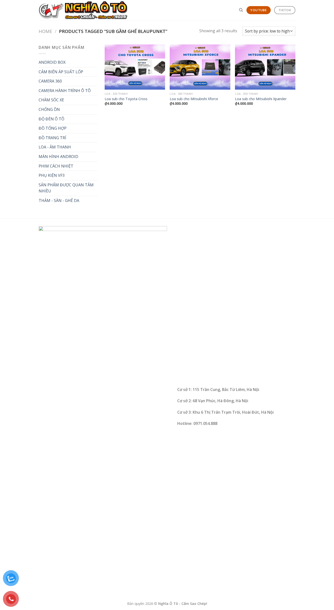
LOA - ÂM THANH (55, 147)
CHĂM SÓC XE (51, 100)
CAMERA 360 (50, 81)
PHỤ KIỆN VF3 (52, 175)
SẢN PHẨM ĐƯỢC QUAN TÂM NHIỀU (66, 188)
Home (45, 31)
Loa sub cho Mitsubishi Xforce (194, 99)
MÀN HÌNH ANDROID (58, 156)
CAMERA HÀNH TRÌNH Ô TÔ (65, 90)
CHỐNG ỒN (49, 109)
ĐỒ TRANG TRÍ (52, 137)
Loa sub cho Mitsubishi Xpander (261, 99)
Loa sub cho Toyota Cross (126, 99)
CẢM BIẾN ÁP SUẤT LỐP (61, 71)
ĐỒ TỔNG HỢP (53, 128)
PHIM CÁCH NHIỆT (56, 166)
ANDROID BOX (52, 62)
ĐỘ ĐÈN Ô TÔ (51, 119)
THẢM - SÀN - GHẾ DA (59, 200)
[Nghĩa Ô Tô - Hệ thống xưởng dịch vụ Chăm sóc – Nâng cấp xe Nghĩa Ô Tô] (83, 10)
